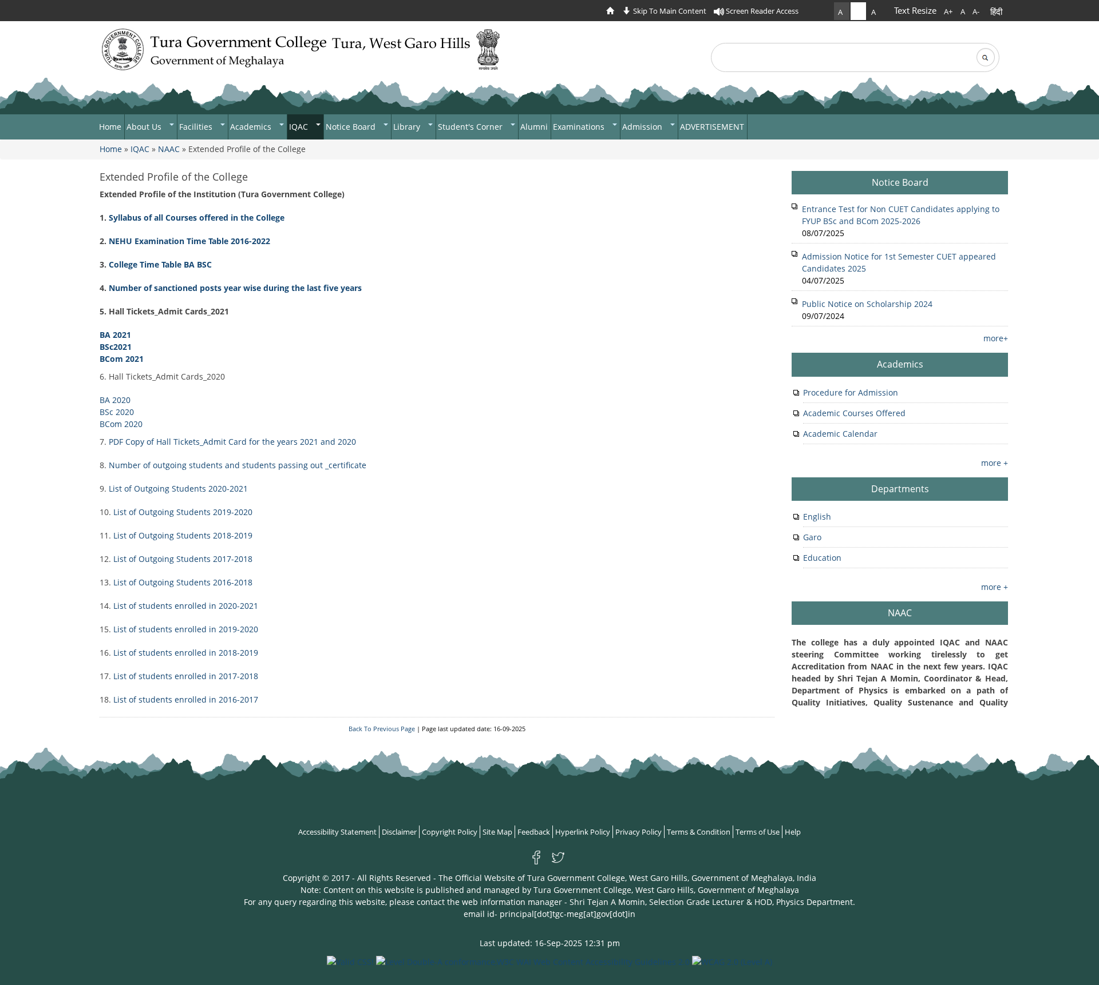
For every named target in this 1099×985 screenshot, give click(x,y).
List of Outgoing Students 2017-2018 (182, 558)
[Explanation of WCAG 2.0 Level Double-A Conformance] (533, 960)
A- (976, 11)
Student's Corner (471, 126)
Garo (812, 537)
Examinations (580, 126)
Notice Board (352, 126)
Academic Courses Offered (854, 413)
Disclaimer (399, 832)
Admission (643, 126)
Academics (252, 126)
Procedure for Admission (850, 392)
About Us (145, 126)
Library (407, 126)
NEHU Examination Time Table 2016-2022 (189, 241)
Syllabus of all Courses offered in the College (196, 217)
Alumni (534, 126)
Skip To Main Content (668, 11)
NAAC (169, 148)
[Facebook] (538, 856)
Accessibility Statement (337, 832)
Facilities (197, 126)
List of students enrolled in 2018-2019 (185, 652)
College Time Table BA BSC (160, 264)
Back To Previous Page (382, 729)
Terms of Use (758, 832)
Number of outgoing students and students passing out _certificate (236, 465)
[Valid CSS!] (350, 960)
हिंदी (996, 11)
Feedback (533, 832)
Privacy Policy (638, 832)
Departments (900, 488)
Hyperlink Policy (582, 832)
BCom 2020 (121, 423)
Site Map (497, 832)
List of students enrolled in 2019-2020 (185, 629)
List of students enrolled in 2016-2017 (185, 699)
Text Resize (915, 10)
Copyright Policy (449, 832)
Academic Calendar (840, 433)
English (817, 516)
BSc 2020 (117, 411)
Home (110, 126)
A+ (948, 11)
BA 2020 (115, 399)
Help (793, 832)
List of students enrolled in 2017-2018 (185, 676)
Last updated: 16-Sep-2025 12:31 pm (550, 943)
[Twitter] (558, 856)
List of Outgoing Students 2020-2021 (178, 488)
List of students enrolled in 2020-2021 (185, 605)
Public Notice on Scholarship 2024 (867, 303)
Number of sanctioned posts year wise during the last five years (236, 287)
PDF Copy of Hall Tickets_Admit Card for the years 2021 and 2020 (232, 441)
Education (822, 557)
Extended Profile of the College (174, 176)
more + (994, 462)
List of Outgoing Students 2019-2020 (182, 512)
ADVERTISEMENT (712, 126)
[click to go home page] (613, 11)
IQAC (299, 126)
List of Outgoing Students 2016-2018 (181, 582)
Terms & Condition (698, 832)
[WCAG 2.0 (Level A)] (732, 960)
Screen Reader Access (761, 11)
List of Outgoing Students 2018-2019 (182, 535)
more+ (995, 338)
